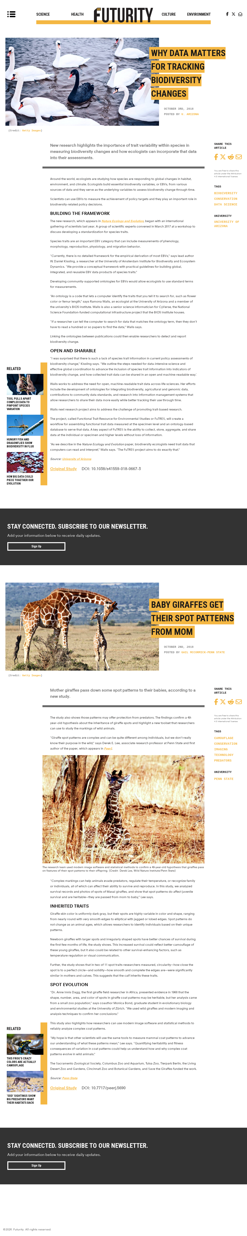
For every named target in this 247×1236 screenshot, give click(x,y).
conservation (225, 199)
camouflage (223, 738)
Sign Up (36, 546)
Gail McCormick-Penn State (203, 652)
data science (225, 204)
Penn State (223, 779)
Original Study (63, 468)
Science (43, 14)
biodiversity (225, 193)
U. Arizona (190, 114)
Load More (123, 1198)
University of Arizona (226, 224)
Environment (199, 14)
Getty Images (31, 130)
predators (223, 760)
